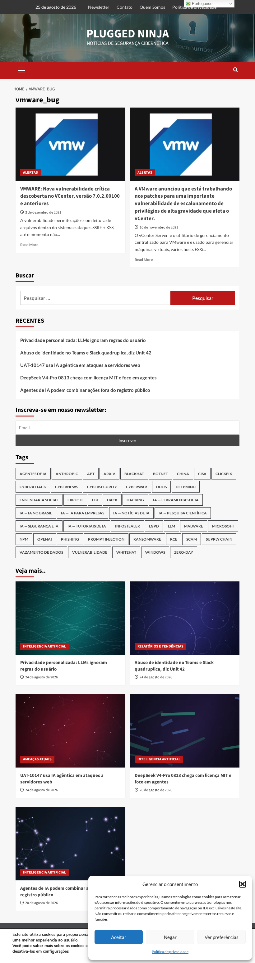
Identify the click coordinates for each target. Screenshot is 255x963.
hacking (135, 500)
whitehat (126, 552)
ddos (161, 486)
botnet (160, 473)
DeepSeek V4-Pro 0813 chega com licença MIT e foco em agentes (88, 377)
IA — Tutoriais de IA (86, 526)
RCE (173, 539)
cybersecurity (102, 486)
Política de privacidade (170, 951)
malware (193, 526)
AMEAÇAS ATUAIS (37, 759)
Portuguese (201, 3)
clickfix (224, 473)
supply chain (219, 539)
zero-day (183, 552)
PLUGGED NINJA (127, 34)
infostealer (127, 526)
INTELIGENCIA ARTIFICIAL (44, 646)
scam (191, 539)
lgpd (154, 526)
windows (155, 552)
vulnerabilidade (89, 552)
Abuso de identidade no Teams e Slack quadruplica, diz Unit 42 (85, 352)
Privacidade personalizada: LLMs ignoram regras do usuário (83, 340)
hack (112, 500)
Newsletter (98, 7)
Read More (29, 244)
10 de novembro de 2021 (159, 227)
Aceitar (118, 937)
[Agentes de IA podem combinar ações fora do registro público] (70, 843)
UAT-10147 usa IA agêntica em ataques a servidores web (80, 365)
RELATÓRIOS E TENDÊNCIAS (160, 646)
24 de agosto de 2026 (41, 677)
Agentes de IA (33, 473)
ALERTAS (30, 172)
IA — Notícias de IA (131, 513)
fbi (95, 500)
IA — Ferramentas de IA (176, 500)
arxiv (109, 473)
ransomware (147, 539)
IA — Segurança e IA (39, 526)
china (183, 473)
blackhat (134, 473)
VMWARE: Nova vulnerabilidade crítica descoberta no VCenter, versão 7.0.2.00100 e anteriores (70, 196)
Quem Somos (152, 7)
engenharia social (39, 500)
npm (24, 539)
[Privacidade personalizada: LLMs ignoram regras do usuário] (70, 618)
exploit (75, 500)
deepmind (186, 486)
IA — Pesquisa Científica (183, 513)
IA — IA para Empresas (82, 513)
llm (171, 526)
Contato (124, 7)
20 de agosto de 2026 (156, 790)
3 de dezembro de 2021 (43, 212)
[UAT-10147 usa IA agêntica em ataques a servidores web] (70, 731)
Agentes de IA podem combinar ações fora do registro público (85, 390)
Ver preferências (222, 937)
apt (91, 473)
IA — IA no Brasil (36, 513)
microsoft (223, 526)
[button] (242, 884)
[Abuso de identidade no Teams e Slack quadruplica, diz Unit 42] (185, 618)
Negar (170, 937)
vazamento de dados (41, 552)
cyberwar (136, 486)
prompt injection (106, 539)
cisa (202, 473)
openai (44, 539)
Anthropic (67, 473)
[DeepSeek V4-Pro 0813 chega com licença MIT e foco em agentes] (185, 731)
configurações (56, 951)
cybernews (66, 486)
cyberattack (33, 486)
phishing (70, 539)
